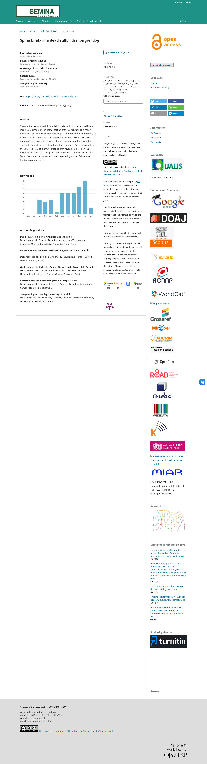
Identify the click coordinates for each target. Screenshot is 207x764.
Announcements (63, 21)
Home (23, 31)
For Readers (155, 133)
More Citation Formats (116, 101)
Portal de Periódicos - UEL (90, 21)
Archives (32, 21)
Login (188, 2)
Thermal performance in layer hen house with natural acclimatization (168, 598)
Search (185, 21)
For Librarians (156, 142)
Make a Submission (162, 65)
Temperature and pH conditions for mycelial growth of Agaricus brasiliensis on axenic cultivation (168, 552)
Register (179, 2)
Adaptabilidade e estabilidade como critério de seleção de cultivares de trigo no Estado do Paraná (166, 612)
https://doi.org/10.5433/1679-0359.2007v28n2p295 (51, 96)
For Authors (155, 137)
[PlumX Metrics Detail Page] (109, 306)
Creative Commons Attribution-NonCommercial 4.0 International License (123, 171)
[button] (158, 101)
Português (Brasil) (159, 87)
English (154, 83)
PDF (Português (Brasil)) (119, 52)
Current (19, 21)
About (45, 21)
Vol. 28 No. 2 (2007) (49, 31)
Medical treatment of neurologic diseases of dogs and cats (166, 588)
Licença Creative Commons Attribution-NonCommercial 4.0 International (76, 731)
